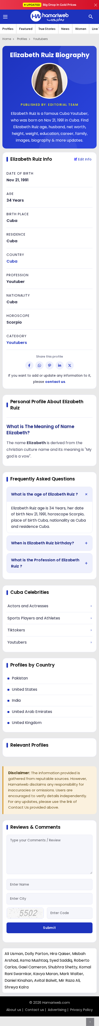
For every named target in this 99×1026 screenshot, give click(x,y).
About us (13, 1009)
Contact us (34, 1009)
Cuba (11, 261)
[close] (95, 5)
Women (80, 29)
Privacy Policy (81, 1009)
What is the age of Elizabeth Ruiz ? (44, 494)
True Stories (47, 29)
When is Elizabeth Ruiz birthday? (42, 543)
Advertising (57, 1009)
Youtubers (40, 39)
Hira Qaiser (60, 953)
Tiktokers (49, 630)
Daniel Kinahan (18, 980)
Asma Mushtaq (34, 960)
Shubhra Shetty (62, 967)
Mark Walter (71, 973)
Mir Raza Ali (69, 980)
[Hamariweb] (49, 17)
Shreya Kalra (17, 987)
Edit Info (84, 159)
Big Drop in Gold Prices (51, 4)
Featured (25, 29)
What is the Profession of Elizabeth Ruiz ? (45, 563)
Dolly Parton (36, 953)
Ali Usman (14, 953)
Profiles (7, 29)
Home (6, 39)
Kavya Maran (45, 973)
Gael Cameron (32, 967)
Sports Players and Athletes (49, 618)
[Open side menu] (4, 16)
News (65, 29)
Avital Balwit (45, 980)
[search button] (91, 16)
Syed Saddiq (61, 960)
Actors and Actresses (49, 606)
